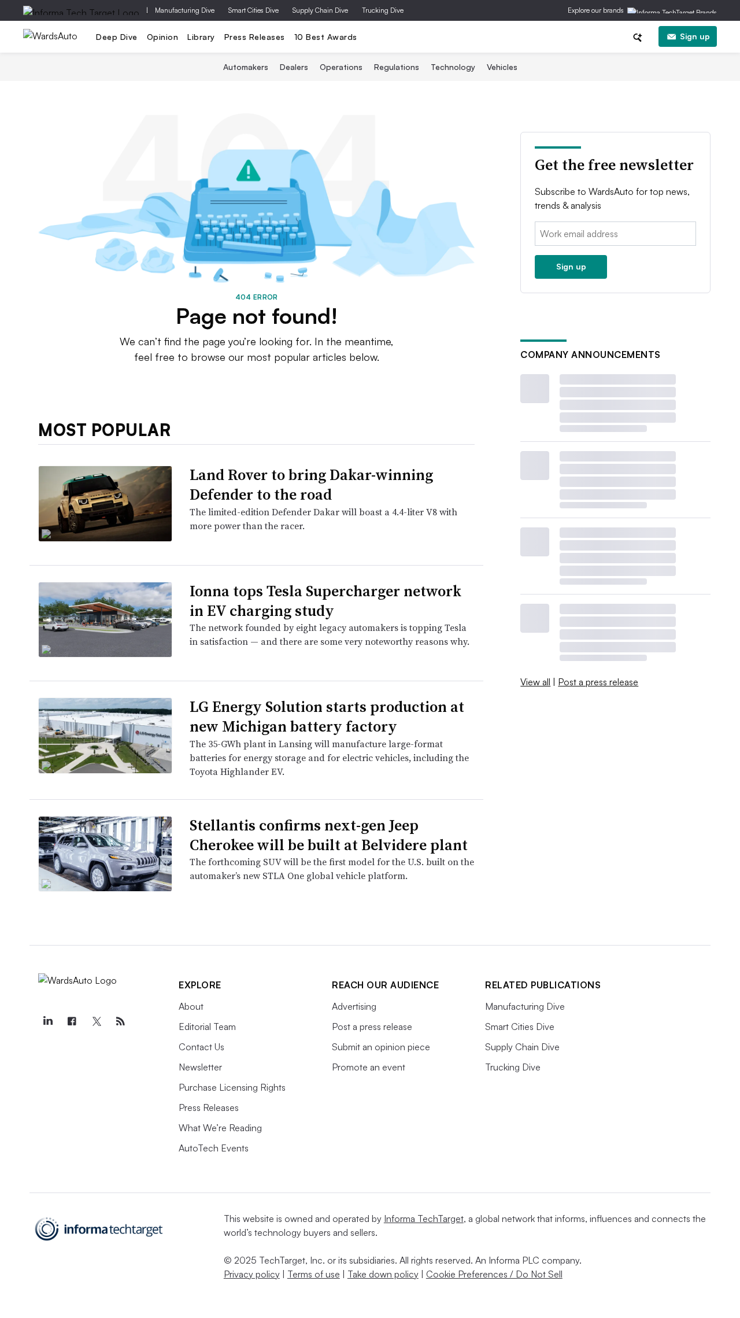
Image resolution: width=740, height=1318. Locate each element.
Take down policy (383, 1274)
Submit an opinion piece (381, 1047)
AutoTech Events (214, 1148)
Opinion (163, 37)
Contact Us (201, 1047)
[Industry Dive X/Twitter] (96, 1021)
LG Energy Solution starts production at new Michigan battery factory (327, 716)
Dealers (294, 67)
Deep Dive (117, 37)
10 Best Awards (325, 37)
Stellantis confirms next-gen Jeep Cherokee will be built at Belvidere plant (329, 835)
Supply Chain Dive (320, 10)
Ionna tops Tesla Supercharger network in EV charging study (325, 601)
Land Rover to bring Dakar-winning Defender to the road (311, 484)
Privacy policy (252, 1274)
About (191, 1006)
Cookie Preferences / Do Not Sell (494, 1274)
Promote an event (368, 1067)
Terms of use (313, 1274)
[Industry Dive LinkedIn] (47, 1021)
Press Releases (254, 37)
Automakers (245, 67)
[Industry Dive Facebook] (72, 1021)
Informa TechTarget (424, 1218)
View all (535, 682)
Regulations (396, 67)
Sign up (695, 36)
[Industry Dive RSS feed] (120, 1021)
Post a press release (598, 682)
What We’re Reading (220, 1128)
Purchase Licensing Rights (232, 1087)
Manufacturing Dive (184, 10)
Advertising (354, 1006)
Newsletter (200, 1067)
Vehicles (502, 67)
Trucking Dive (383, 10)
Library (201, 37)
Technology (453, 67)
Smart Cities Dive (253, 10)
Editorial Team (207, 1026)
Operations (341, 67)
